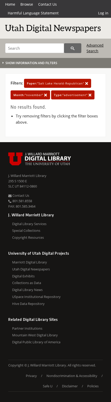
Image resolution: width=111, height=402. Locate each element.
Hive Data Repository (28, 303)
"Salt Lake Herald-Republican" (56, 83)
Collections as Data (26, 282)
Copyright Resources (28, 237)
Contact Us (47, 4)
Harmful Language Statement (33, 13)
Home (10, 4)
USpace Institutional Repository (36, 296)
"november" (28, 95)
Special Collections (26, 230)
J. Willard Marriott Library (27, 175)
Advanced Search (95, 48)
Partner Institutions (27, 328)
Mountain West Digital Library (35, 335)
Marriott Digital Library (29, 262)
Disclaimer (70, 386)
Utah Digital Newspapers (31, 269)
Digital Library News (27, 289)
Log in (103, 13)
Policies (93, 386)
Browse (26, 4)
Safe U (47, 386)
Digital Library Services (29, 223)
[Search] (72, 48)
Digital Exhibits (23, 276)
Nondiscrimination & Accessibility (71, 375)
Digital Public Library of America (36, 342)
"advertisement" (71, 95)
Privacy (31, 375)
